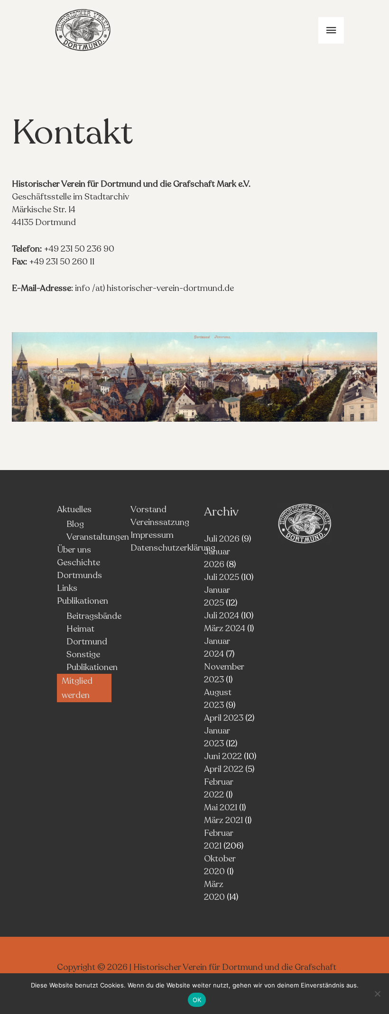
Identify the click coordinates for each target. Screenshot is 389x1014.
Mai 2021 (220, 807)
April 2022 (223, 769)
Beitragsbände (93, 616)
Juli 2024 (221, 615)
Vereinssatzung (159, 522)
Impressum (152, 535)
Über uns (74, 549)
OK (197, 1000)
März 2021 (223, 820)
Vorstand (148, 509)
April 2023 (223, 718)
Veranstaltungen (97, 537)
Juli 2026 (222, 538)
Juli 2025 (221, 577)
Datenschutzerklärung (172, 547)
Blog (75, 524)
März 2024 (224, 628)
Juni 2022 (223, 756)
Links (67, 588)
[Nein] (377, 993)
